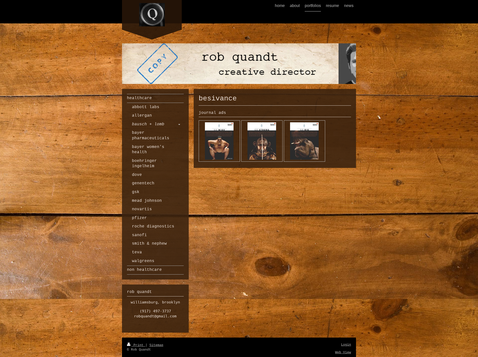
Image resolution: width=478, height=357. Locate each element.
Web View (343, 352)
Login (346, 345)
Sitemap (156, 345)
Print (138, 345)
